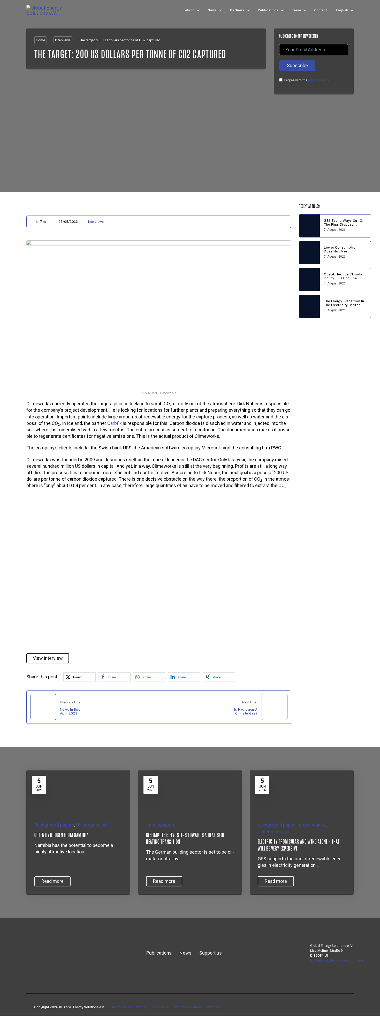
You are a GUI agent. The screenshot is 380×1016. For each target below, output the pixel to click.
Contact (320, 10)
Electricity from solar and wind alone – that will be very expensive (299, 845)
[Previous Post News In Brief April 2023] (43, 707)
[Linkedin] (336, 1007)
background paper (276, 825)
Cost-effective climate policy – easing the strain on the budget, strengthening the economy (343, 281)
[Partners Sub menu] (248, 10)
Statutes (213, 1007)
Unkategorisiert (91, 825)
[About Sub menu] (198, 10)
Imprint (141, 1007)
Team (296, 10)
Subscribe (297, 65)
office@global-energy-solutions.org (337, 960)
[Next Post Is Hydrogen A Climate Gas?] (274, 707)
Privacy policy (120, 1007)
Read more (52, 881)
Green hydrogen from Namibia (61, 835)
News (212, 10)
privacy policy (318, 80)
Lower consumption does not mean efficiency (341, 251)
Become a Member (188, 1007)
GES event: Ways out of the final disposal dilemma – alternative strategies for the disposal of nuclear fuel (344, 228)
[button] (159, 571)
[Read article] (65, 792)
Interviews (63, 40)
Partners (237, 10)
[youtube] (344, 1007)
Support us (210, 953)
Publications (268, 10)
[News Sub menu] (220, 10)
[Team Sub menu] (305, 10)
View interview (48, 658)
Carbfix (114, 423)
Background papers (54, 825)
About (189, 10)
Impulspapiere (161, 825)
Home (40, 40)
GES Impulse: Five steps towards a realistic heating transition (185, 838)
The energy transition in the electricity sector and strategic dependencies (344, 307)
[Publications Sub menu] (282, 10)
